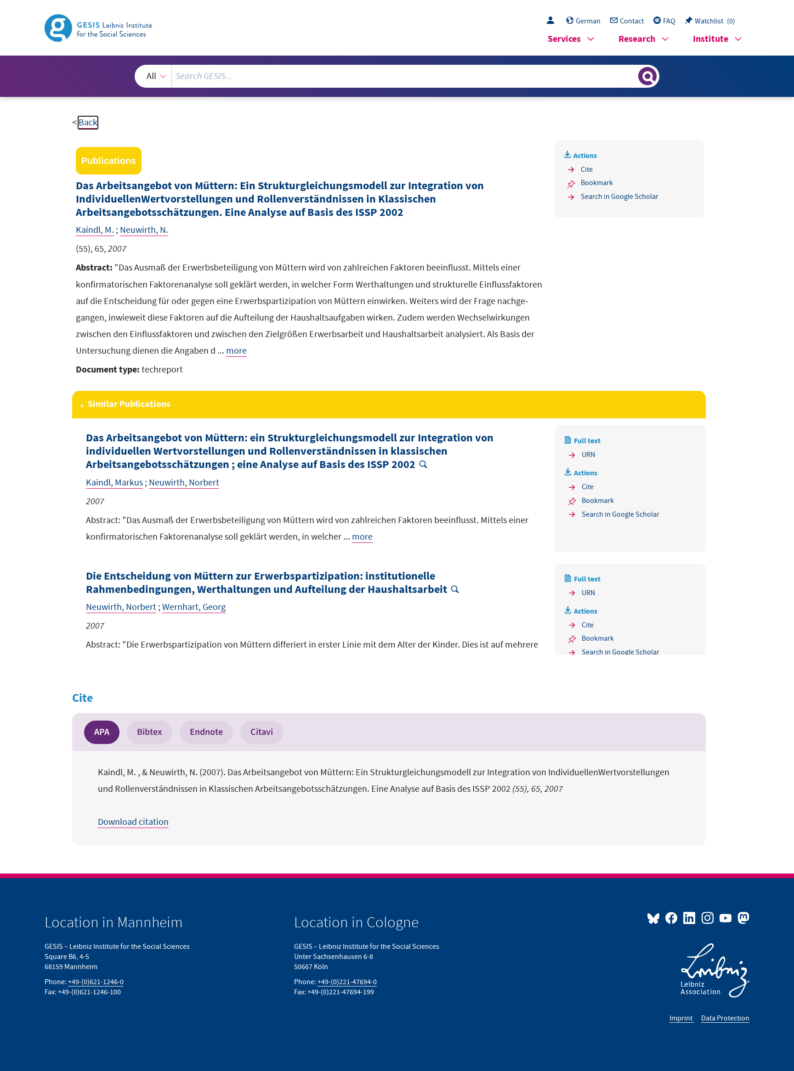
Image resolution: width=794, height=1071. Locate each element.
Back (88, 123)
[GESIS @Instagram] (708, 918)
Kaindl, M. (95, 230)
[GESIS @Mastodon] (742, 918)
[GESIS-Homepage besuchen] (99, 27)
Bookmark (597, 182)
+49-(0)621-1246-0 (96, 981)
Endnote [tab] (206, 732)
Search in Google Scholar (619, 196)
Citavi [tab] (261, 732)
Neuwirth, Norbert (184, 483)
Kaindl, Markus (114, 483)
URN (588, 454)
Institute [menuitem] (710, 39)
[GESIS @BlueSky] (655, 918)
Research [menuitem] (636, 39)
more (236, 351)
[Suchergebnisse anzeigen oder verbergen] (647, 76)
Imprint (681, 1018)
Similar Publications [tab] (129, 404)
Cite (587, 169)
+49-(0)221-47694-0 (347, 981)
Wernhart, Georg (194, 607)
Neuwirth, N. (144, 230)
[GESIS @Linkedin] (690, 918)
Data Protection (725, 1018)
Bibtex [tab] (149, 732)
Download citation (133, 822)
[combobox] (397, 76)
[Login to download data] (553, 21)
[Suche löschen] (630, 75)
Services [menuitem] (564, 39)
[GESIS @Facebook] (672, 918)
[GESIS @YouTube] (726, 918)
